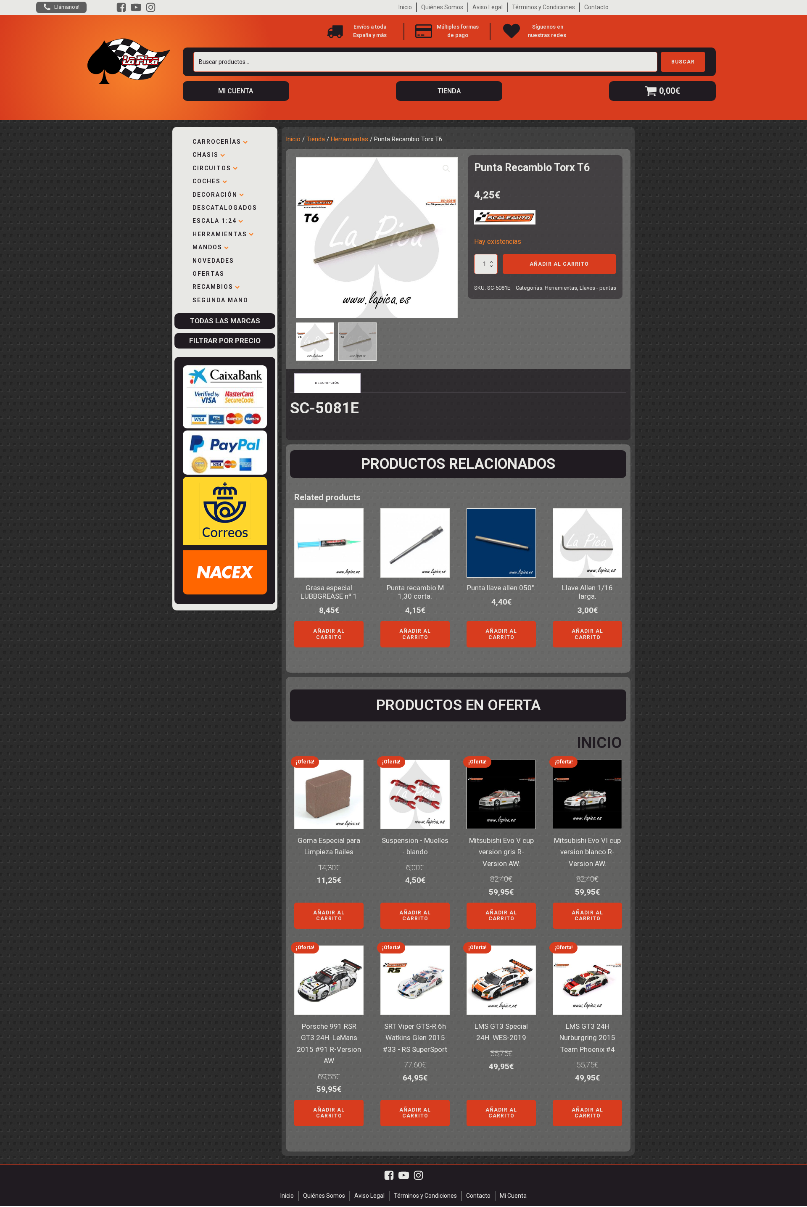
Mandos (207, 247)
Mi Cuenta (513, 1195)
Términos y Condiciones (543, 7)
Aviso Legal (487, 7)
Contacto (596, 7)
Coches (207, 181)
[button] (446, 168)
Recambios (213, 286)
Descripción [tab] (327, 383)
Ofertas (208, 273)
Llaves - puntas (598, 288)
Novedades (213, 260)
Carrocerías (217, 141)
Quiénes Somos (442, 7)
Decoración (215, 194)
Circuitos (212, 168)
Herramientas (220, 234)
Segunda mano (220, 300)
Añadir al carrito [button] (329, 634)
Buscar (683, 62)
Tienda (315, 139)
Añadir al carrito (559, 264)
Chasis (206, 154)
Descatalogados (225, 207)
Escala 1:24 (215, 220)
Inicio (405, 7)
